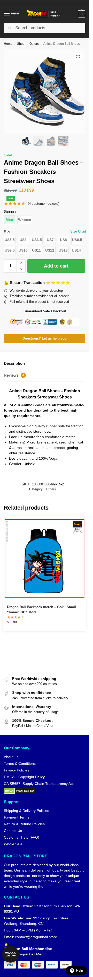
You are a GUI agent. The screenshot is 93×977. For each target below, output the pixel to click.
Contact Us (13, 831)
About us (11, 757)
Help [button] (79, 970)
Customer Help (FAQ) (21, 837)
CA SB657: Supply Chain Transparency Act (39, 783)
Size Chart (78, 231)
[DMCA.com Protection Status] (44, 791)
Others (34, 44)
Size (7, 231)
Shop (21, 44)
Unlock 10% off (10, 954)
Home (8, 44)
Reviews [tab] (14, 375)
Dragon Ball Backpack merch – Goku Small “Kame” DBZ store (41, 609)
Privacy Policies (16, 770)
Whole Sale (13, 844)
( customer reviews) (43, 203)
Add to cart (56, 266)
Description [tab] (14, 363)
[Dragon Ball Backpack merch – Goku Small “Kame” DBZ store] (44, 558)
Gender (10, 211)
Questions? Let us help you (44, 338)
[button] (81, 13)
